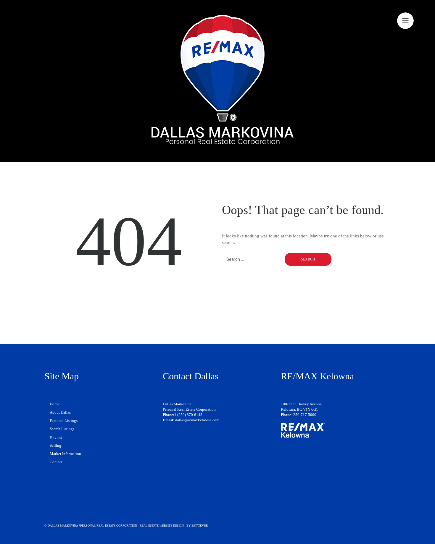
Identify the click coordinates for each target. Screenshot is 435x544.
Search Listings (62, 429)
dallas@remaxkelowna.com (197, 420)
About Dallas (60, 412)
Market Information (65, 453)
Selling (55, 445)
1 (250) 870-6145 (188, 414)
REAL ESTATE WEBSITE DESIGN (162, 525)
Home (54, 404)
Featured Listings (64, 420)
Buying (56, 437)
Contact (56, 462)
